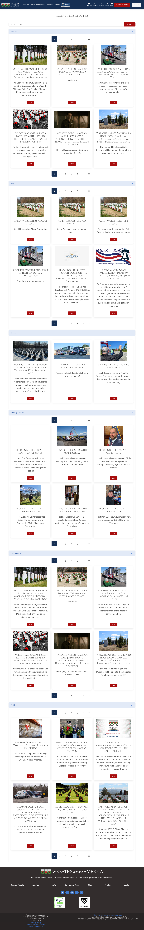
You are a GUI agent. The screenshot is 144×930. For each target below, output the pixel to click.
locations (49, 5)
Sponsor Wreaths (122, 4)
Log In (126, 885)
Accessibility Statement (36, 925)
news (33, 5)
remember (40, 5)
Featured (14, 32)
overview (25, 5)
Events (13, 333)
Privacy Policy (36, 923)
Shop (90, 885)
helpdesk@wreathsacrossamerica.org (108, 915)
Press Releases (16, 553)
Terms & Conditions (36, 927)
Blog (12, 183)
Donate (136, 4)
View (30, 102)
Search (130, 24)
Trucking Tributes (17, 413)
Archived (14, 705)
